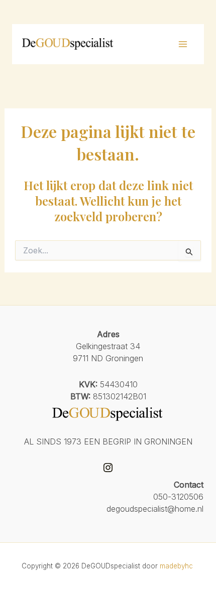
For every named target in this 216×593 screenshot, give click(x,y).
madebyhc (177, 566)
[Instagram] (108, 468)
